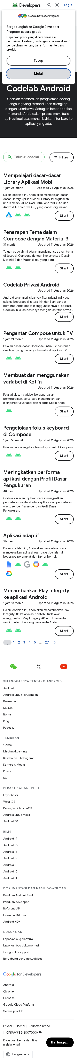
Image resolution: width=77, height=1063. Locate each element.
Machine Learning (15, 751)
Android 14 (10, 858)
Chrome (8, 991)
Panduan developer (16, 902)
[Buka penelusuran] (49, 4)
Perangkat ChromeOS (17, 808)
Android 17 (10, 838)
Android (8, 688)
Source (8, 708)
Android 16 (10, 845)
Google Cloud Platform (18, 1004)
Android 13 (10, 865)
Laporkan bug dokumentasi (21, 945)
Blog (6, 721)
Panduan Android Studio (19, 895)
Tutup (38, 61)
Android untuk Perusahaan (20, 695)
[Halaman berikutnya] (55, 642)
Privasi (7, 771)
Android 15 (10, 852)
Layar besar (10, 795)
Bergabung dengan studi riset (22, 958)
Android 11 (10, 878)
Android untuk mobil (16, 815)
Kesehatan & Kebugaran (18, 758)
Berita (7, 714)
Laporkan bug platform (18, 939)
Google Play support (16, 952)
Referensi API (11, 908)
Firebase (9, 998)
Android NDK (11, 921)
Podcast (8, 727)
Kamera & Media (14, 764)
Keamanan (10, 701)
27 (47, 642)
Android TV (10, 821)
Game (7, 745)
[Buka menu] (6, 5)
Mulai (38, 74)
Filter (61, 157)
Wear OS (9, 801)
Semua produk (13, 1011)
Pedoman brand (39, 1026)
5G (5, 778)
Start (64, 216)
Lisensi (20, 1026)
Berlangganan (62, 1042)
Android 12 (10, 871)
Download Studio (14, 915)
